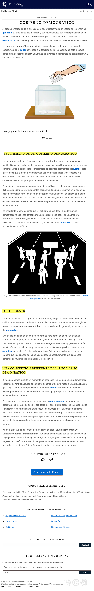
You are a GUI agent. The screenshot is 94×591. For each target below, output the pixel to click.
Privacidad (20, 587)
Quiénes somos (7, 587)
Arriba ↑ (37, 587)
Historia (8, 11)
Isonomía (55, 521)
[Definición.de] (12, 4)
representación (57, 401)
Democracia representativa (64, 515)
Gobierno (10, 527)
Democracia (11, 521)
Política (16, 11)
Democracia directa (60, 527)
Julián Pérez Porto (24, 492)
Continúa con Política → (47, 472)
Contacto (29, 587)
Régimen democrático (16, 515)
